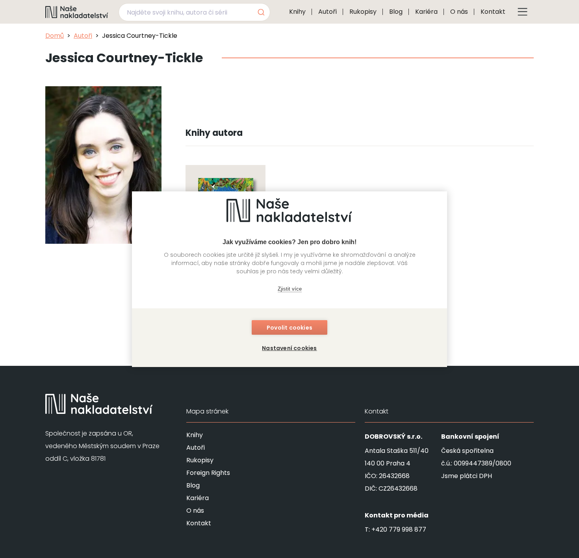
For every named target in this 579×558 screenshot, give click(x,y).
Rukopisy (363, 11)
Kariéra (426, 11)
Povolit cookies (289, 328)
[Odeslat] (260, 12)
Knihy (297, 11)
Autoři (327, 11)
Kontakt (493, 11)
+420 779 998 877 (398, 529)
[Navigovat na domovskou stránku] (76, 11)
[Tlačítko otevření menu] (523, 12)
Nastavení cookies (289, 348)
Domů (54, 35)
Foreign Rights (208, 472)
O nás (459, 11)
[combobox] (194, 12)
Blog (396, 11)
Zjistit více (290, 289)
